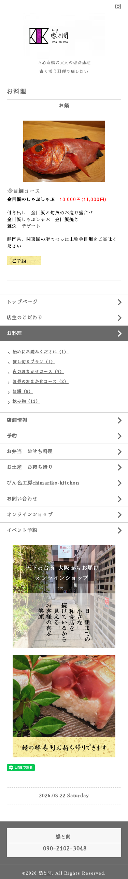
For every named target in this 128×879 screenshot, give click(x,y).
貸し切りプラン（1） (34, 362)
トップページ (22, 301)
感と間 (45, 873)
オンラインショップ (30, 514)
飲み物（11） (26, 401)
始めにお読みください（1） (41, 352)
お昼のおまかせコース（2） (41, 382)
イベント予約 (22, 530)
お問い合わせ (22, 498)
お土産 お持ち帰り (30, 467)
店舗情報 (17, 420)
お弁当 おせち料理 (30, 451)
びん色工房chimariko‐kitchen (43, 482)
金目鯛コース (27, 191)
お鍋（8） (23, 391)
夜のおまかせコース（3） (38, 372)
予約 (12, 435)
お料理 (14, 333)
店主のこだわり (25, 317)
